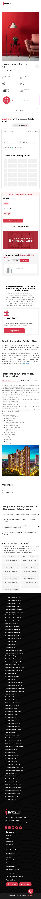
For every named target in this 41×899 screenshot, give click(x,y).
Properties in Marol (11, 732)
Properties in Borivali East (13, 618)
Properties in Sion (10, 776)
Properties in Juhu (10, 673)
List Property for (20, 125)
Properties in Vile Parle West (13, 793)
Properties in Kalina (11, 679)
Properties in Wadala (11, 796)
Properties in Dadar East (12, 629)
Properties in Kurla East (12, 700)
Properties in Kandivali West (13, 685)
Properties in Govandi (12, 665)
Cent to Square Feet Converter (30, 560)
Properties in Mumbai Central (14, 747)
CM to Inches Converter (11, 560)
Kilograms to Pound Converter (30, 586)
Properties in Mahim (11, 717)
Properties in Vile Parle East (13, 791)
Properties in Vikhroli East (12, 785)
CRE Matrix (9, 857)
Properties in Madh (11, 709)
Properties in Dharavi (11, 644)
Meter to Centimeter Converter (11, 564)
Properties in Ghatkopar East (14, 650)
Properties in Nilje (10, 752)
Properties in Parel (10, 758)
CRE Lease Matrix (11, 860)
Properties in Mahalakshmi (13, 711)
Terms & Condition (12, 850)
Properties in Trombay (12, 782)
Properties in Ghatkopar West (14, 653)
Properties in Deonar (11, 641)
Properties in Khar (10, 694)
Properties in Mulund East (13, 741)
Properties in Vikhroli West (13, 788)
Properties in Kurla (10, 697)
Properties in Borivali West (13, 621)
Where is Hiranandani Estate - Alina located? (19, 515)
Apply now (14, 330)
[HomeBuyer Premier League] (30, 891)
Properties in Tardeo (11, 779)
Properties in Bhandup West (13, 612)
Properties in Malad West (13, 726)
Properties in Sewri (10, 773)
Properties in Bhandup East (13, 609)
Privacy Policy (10, 847)
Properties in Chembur (12, 627)
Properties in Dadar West (12, 632)
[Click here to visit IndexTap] (7, 3)
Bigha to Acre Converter (11, 582)
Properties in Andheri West (13, 600)
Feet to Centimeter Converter (30, 564)
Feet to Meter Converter (30, 578)
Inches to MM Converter (30, 582)
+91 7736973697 (11, 873)
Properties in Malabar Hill (12, 720)
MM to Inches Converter (30, 567)
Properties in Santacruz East (14, 767)
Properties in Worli (10, 799)
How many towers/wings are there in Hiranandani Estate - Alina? (16, 527)
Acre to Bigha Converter (11, 578)
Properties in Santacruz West (14, 770)
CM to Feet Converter (11, 567)
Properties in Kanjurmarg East (14, 688)
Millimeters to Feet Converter (30, 556)
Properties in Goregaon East (14, 659)
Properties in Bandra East (13, 603)
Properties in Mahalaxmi (12, 714)
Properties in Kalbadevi (12, 676)
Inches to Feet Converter (30, 571)
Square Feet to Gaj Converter (11, 556)
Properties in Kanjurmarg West (14, 691)
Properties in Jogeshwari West (14, 670)
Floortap (8, 863)
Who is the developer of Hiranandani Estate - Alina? (18, 520)
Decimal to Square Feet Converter (11, 575)
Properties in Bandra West (13, 606)
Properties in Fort (10, 647)
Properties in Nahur (11, 750)
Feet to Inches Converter (30, 575)
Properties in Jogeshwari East (14, 668)
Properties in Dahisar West (13, 638)
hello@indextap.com (12, 869)
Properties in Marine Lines (13, 729)
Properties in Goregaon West (14, 662)
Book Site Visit (20, 110)
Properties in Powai (11, 761)
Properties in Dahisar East (13, 635)
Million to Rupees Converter (11, 589)
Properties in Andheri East (13, 597)
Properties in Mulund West (13, 744)
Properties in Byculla (11, 624)
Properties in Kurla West (12, 703)
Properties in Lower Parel (12, 706)
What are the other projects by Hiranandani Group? (19, 533)
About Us (8, 835)
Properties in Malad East (12, 723)
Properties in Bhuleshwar (12, 615)
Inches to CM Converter (11, 571)
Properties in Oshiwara (12, 755)
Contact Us (9, 844)
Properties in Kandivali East (13, 682)
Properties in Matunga (12, 735)
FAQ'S (7, 838)
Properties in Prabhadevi (12, 764)
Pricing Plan (9, 841)
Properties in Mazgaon (12, 738)
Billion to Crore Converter (11, 586)
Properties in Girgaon (11, 656)
